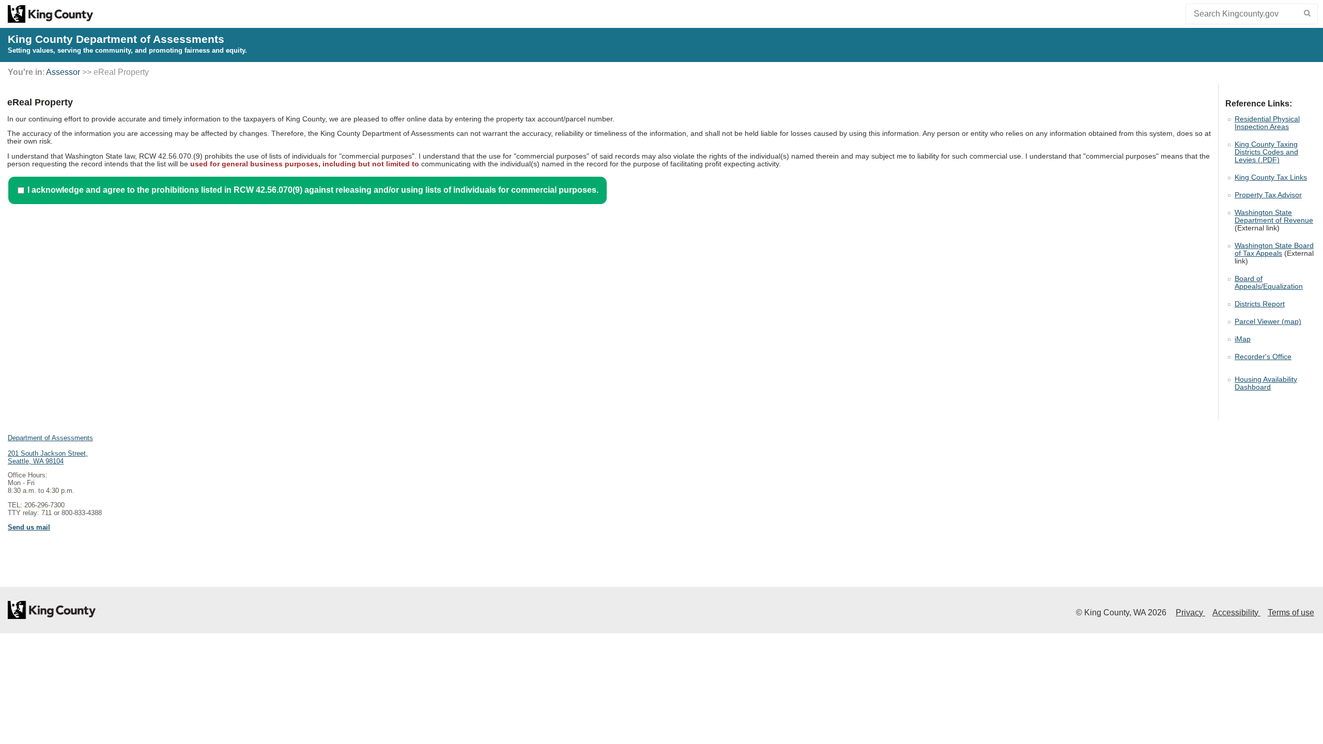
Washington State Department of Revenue (1274, 216)
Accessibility (1236, 612)
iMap (1243, 339)
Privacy (1190, 612)
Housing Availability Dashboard (1266, 383)
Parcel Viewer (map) (1268, 322)
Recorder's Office (1263, 357)
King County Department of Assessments (116, 39)
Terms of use (1291, 612)
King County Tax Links (1271, 177)
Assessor (63, 72)
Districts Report (1260, 304)
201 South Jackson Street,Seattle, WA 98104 (48, 457)
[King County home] (50, 20)
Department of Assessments (50, 438)
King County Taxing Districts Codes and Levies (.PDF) (1266, 152)
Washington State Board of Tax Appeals (1274, 249)
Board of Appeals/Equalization (1269, 282)
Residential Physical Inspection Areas (1267, 123)
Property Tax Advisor (1268, 195)
